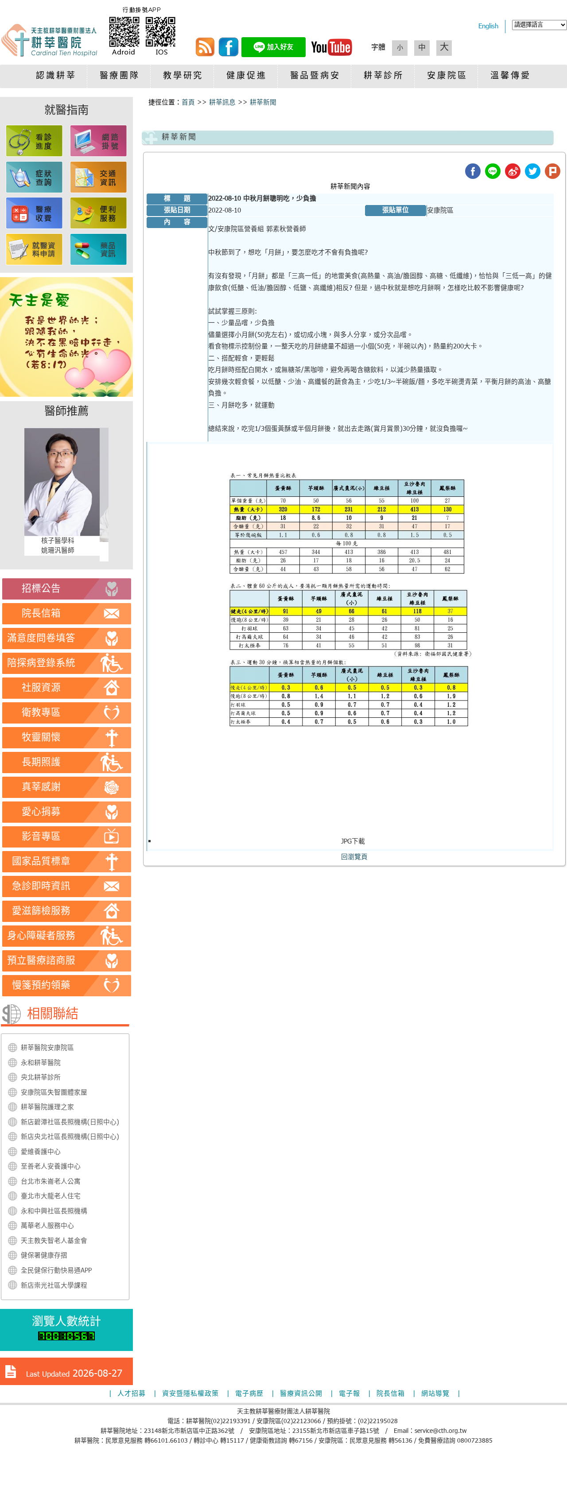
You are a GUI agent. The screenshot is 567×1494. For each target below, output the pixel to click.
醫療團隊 (120, 76)
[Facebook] (228, 55)
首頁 (188, 103)
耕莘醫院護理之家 (47, 1107)
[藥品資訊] (99, 263)
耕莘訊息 (222, 103)
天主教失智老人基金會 (54, 1241)
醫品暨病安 (315, 76)
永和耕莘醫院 (41, 1063)
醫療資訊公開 (301, 1394)
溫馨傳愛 (510, 76)
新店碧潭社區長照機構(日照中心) (70, 1122)
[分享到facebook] (473, 171)
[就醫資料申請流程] (34, 263)
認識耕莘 (56, 76)
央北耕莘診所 (41, 1078)
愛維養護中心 (41, 1152)
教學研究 (183, 76)
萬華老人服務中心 (47, 1226)
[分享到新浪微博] (512, 171)
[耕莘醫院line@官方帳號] (273, 55)
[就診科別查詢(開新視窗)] (34, 191)
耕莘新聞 (263, 103)
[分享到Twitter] (532, 171)
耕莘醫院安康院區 (47, 1048)
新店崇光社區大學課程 (54, 1286)
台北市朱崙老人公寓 (51, 1182)
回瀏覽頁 (354, 857)
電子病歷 (249, 1394)
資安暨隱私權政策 (190, 1394)
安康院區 (447, 76)
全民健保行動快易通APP (56, 1271)
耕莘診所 (384, 76)
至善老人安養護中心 (51, 1167)
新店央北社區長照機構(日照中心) (70, 1137)
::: (145, 103)
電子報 (349, 1394)
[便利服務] (99, 227)
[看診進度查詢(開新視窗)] (34, 155)
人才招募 (131, 1394)
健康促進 (246, 76)
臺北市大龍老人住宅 (51, 1196)
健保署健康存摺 (44, 1256)
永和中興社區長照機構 (54, 1211)
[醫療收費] (34, 227)
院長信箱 (391, 1394)
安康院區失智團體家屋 (54, 1093)
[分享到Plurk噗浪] (552, 171)
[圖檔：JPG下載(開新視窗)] (351, 833)
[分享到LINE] (493, 171)
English (488, 26)
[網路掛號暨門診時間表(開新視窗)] (99, 155)
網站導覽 (435, 1394)
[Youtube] (332, 55)
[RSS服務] (205, 55)
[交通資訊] (99, 191)
